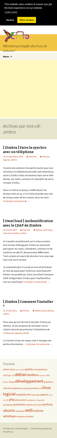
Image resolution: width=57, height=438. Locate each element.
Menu (6, 56)
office (28, 394)
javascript (26, 388)
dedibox (32, 375)
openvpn (36, 394)
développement (29, 381)
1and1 (12, 369)
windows (9, 416)
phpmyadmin (21, 400)
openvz (44, 394)
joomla (34, 388)
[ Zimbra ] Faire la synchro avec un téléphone (24, 149)
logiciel (6, 159)
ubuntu (16, 233)
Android (45, 156)
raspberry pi (30, 404)
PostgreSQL (40, 400)
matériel (20, 394)
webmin (38, 411)
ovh (4, 400)
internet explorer (12, 388)
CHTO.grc (7, 375)
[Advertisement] (28, 89)
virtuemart (20, 411)
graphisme (48, 381)
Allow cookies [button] (26, 20)
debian (39, 230)
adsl (16, 370)
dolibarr (6, 382)
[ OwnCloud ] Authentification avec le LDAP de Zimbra (28, 223)
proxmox (19, 404)
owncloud (7, 233)
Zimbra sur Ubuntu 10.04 (15, 333)
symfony (47, 404)
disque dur (42, 375)
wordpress (21, 416)
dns (48, 375)
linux (50, 230)
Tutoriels (32, 156)
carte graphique (40, 369)
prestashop (8, 404)
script (39, 404)
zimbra (14, 159)
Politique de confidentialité (15, 428)
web (29, 410)
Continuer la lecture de (16, 201)
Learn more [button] (11, 12)
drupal (12, 381)
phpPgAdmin (31, 400)
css (13, 375)
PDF (7, 400)
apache (29, 369)
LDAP (45, 230)
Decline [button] (10, 20)
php (12, 399)
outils (51, 395)
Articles (25, 310)
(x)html (6, 369)
